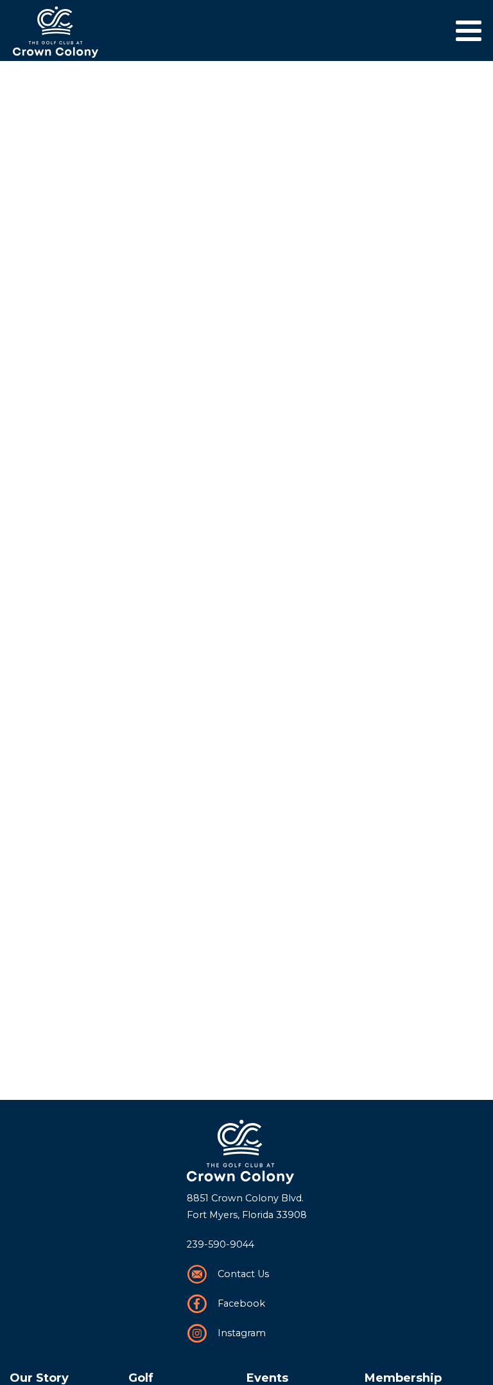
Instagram (242, 1333)
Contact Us (243, 1274)
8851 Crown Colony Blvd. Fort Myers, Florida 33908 (247, 1206)
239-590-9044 (220, 1244)
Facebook (241, 1303)
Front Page (247, 1152)
